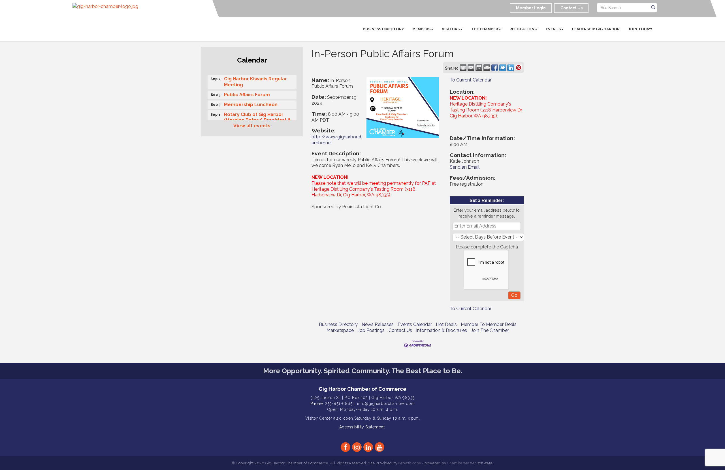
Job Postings (371, 330)
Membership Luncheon (251, 102)
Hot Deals (446, 324)
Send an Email (464, 167)
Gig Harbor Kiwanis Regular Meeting (255, 79)
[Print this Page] (463, 67)
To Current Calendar (470, 80)
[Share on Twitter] (502, 67)
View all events (252, 125)
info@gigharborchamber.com (386, 403)
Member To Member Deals (489, 324)
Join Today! (640, 29)
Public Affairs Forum (247, 92)
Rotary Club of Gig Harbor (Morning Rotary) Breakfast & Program (257, 118)
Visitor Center (318, 418)
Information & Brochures (441, 330)
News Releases (378, 324)
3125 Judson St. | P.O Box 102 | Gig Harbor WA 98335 (362, 397)
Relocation (521, 29)
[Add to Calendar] (478, 67)
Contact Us (400, 330)
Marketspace (340, 330)
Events (553, 29)
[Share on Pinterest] (518, 67)
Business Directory (383, 29)
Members (421, 29)
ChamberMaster (461, 463)
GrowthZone (409, 463)
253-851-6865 (338, 403)
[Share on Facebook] (494, 67)
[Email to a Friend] (471, 67)
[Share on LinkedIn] (510, 67)
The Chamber (484, 29)
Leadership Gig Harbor (596, 29)
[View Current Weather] (486, 67)
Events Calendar (415, 324)
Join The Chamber (490, 330)
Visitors (451, 29)
